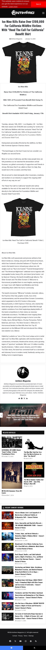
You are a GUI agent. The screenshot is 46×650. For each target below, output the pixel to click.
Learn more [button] (13, 7)
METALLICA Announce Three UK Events (12, 492)
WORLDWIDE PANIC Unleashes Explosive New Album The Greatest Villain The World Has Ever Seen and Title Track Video (23, 417)
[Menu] (43, 13)
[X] (24, 398)
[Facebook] (21, 398)
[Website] (19, 398)
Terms (25, 636)
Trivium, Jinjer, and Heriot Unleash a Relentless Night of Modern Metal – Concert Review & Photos (29, 535)
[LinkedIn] (27, 398)
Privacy (20, 636)
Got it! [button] (38, 4)
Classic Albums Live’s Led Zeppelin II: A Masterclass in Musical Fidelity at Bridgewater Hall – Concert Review (28, 514)
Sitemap (31, 636)
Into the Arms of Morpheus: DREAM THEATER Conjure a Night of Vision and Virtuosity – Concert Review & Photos (29, 605)
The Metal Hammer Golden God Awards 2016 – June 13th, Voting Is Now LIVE (33, 482)
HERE (22, 113)
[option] (23, 415)
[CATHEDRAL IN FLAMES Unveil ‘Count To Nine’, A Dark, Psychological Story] (12, 442)
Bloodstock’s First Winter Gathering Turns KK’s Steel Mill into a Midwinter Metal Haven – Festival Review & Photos (29, 546)
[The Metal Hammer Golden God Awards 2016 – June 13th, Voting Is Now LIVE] (34, 469)
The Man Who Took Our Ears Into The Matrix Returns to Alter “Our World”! (33, 454)
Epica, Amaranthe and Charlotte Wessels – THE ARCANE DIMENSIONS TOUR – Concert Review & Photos (29, 525)
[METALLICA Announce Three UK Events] (12, 475)
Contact (14, 636)
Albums (23, 411)
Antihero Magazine (16, 39)
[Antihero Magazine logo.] (23, 13)
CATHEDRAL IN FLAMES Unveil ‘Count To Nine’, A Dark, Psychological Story (11, 452)
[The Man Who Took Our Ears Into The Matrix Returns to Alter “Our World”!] (34, 443)
